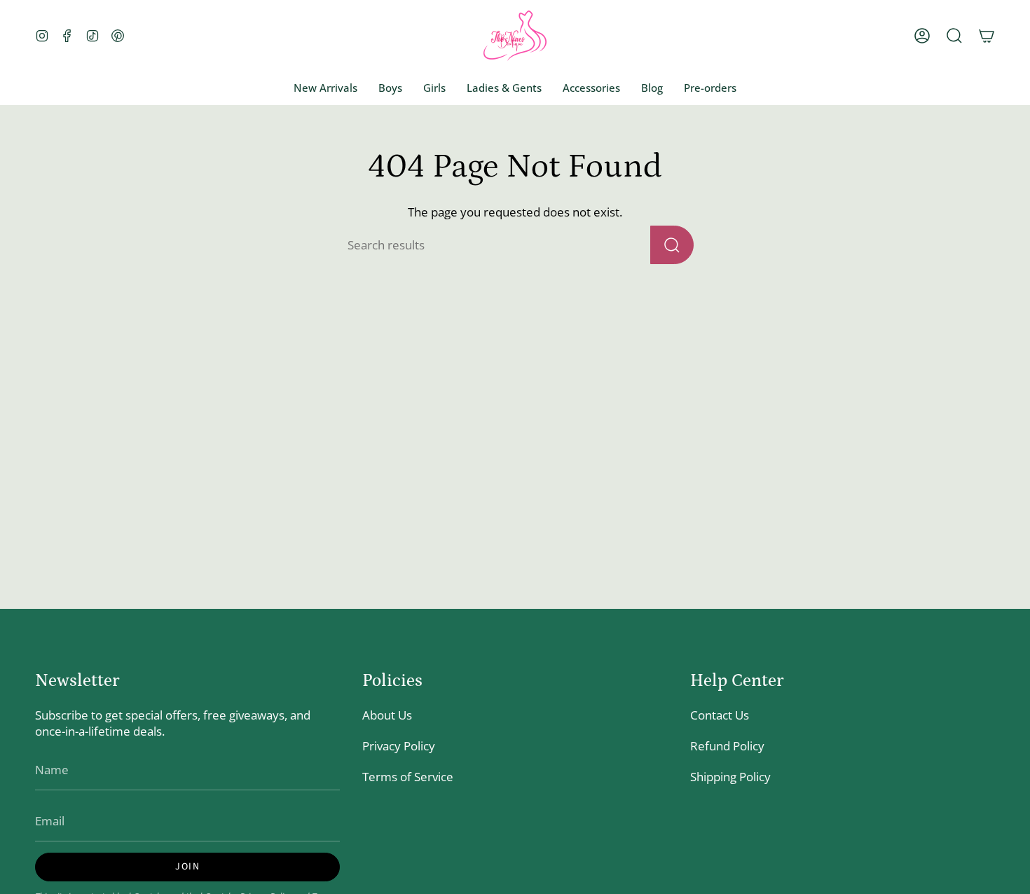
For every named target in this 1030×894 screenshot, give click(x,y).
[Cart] (986, 35)
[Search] (672, 245)
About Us (387, 715)
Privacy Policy (398, 746)
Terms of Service (407, 777)
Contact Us (719, 715)
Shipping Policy (730, 777)
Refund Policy (727, 746)
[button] (954, 35)
